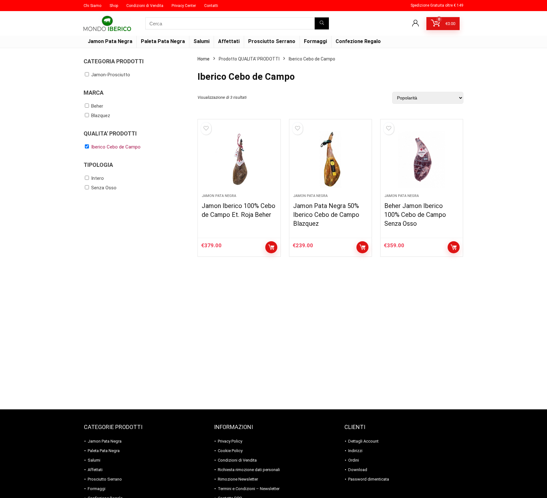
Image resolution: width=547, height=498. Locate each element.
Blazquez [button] (100, 115)
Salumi (201, 41)
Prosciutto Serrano (271, 41)
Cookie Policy (230, 450)
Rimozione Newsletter (238, 479)
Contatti (211, 5)
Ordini (353, 460)
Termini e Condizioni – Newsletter (249, 488)
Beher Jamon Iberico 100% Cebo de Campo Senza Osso (415, 214)
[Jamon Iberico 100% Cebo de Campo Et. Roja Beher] (239, 159)
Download (357, 469)
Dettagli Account (363, 441)
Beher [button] (97, 106)
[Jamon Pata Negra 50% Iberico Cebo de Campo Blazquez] (330, 159)
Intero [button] (97, 178)
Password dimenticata (368, 479)
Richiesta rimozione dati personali (249, 469)
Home (204, 58)
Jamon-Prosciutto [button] (110, 75)
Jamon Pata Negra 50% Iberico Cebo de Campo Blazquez (326, 214)
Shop (114, 5)
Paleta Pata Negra (163, 41)
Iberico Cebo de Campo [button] (116, 147)
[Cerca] (322, 23)
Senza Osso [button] (103, 188)
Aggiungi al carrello (271, 247)
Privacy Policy (230, 441)
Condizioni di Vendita (144, 5)
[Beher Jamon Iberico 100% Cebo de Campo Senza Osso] (421, 159)
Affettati (229, 41)
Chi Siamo (92, 5)
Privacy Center (184, 5)
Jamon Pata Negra (110, 41)
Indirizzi (355, 450)
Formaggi (315, 41)
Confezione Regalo (358, 41)
